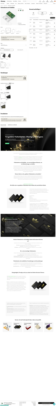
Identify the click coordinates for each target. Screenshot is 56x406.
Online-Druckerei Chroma (12, 276)
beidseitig (12, 83)
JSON (36, 47)
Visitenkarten (20, 157)
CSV (34, 47)
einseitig (10, 83)
